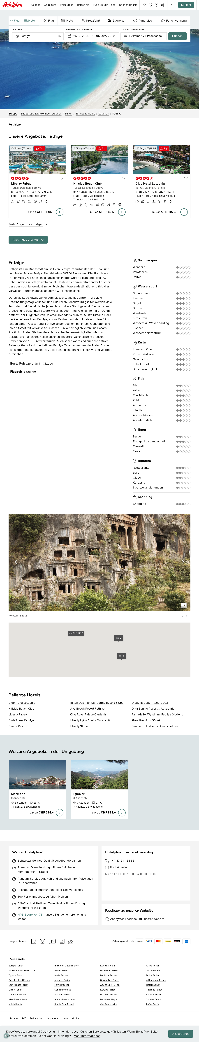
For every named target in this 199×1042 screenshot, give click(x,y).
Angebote (50, 5)
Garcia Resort (18, 726)
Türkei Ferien (153, 971)
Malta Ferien (61, 975)
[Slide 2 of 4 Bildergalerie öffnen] (99, 562)
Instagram (42, 941)
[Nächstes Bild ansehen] (180, 562)
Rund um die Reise (104, 5)
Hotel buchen (153, 985)
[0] (150, 5)
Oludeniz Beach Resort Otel (150, 702)
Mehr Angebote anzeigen (26, 224)
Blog (62, 941)
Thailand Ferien (154, 990)
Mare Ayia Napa (108, 999)
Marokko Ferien (108, 995)
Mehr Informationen (87, 1036)
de (171, 5)
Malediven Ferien (109, 971)
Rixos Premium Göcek (146, 720)
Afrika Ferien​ (153, 966)
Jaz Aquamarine (108, 1004)
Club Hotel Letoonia (22, 702)
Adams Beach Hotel (64, 999)
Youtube (52, 941)
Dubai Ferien (153, 975)
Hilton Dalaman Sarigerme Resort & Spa (97, 702)
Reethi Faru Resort (64, 1004)
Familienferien (61, 985)
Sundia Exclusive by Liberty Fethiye (155, 726)
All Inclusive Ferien (156, 980)
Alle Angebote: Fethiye (28, 239)
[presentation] (24, 21)
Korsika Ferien (107, 990)
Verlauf (156, 5)
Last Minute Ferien (18, 985)
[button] (37, 789)
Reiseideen (66, 5)
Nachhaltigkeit (128, 5)
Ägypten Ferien (62, 980)
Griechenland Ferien (19, 980)
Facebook (33, 941)
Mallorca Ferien (108, 975)
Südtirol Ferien (154, 995)
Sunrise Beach (154, 999)
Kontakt (186, 5)
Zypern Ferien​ (16, 975)
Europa (13, 113)
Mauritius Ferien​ (17, 995)
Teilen (162, 5)
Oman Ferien (15, 990)
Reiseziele (83, 5)
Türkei (68, 113)
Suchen (35, 5)
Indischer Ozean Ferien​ (66, 966)
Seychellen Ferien (109, 980)
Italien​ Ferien (61, 971)
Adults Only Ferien (110, 985)
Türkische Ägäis (85, 113)
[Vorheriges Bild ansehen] (18, 562)
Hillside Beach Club (21, 708)
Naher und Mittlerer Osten (22, 971)
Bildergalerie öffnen (183, 605)
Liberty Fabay (18, 714)
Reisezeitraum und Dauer (79, 30)
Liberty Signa (79, 726)
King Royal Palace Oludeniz (88, 714)
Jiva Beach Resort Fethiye (87, 708)
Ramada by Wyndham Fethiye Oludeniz (157, 714)
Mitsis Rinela (15, 1004)
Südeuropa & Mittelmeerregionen (41, 113)
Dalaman (103, 113)
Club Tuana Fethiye (21, 720)
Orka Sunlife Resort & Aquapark (153, 708)
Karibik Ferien (107, 966)
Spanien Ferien (62, 995)
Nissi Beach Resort (18, 999)
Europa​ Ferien (16, 966)
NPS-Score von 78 (30, 914)
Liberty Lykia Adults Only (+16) (90, 720)
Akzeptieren (180, 1034)
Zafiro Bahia (152, 1004)
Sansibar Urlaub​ (62, 990)
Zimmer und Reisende (132, 30)
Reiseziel (18, 30)
